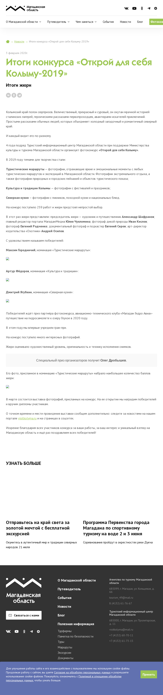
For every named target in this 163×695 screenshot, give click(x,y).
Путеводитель (69, 589)
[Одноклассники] (14, 95)
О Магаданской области (77, 580)
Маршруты (65, 647)
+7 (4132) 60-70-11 (121, 635)
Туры (61, 642)
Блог (140, 22)
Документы (65, 658)
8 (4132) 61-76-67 (120, 603)
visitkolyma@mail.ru (121, 629)
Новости (125, 22)
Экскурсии (64, 653)
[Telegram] (19, 95)
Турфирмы (65, 631)
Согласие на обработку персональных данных (82, 672)
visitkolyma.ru (27, 418)
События (108, 22)
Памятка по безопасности (75, 636)
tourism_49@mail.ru (121, 597)
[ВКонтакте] (8, 95)
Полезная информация (76, 624)
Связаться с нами (26, 615)
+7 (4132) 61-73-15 (121, 641)
